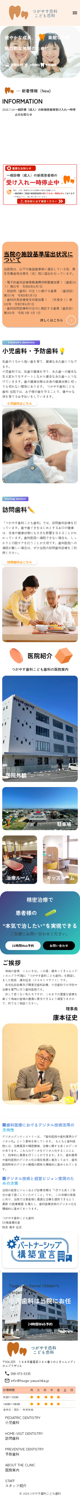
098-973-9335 (21, 1373)
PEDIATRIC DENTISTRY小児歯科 (22, 1420)
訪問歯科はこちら (19, 562)
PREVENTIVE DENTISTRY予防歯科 (24, 1451)
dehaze (75, 13)
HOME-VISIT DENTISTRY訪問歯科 (24, 1436)
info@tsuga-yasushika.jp (30, 1380)
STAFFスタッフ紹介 (15, 1483)
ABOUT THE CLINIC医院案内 (20, 1467)
